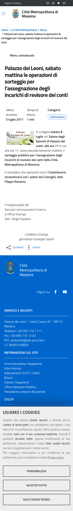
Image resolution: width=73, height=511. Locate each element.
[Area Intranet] (58, 3)
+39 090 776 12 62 (23, 335)
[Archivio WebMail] (53, 3)
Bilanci (8, 377)
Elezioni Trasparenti (16, 382)
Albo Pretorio (12, 368)
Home (4, 30)
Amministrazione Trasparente (23, 363)
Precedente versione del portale (24, 391)
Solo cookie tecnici (36, 499)
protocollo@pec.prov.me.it (27, 340)
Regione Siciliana (13, 3)
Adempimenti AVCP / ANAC (22, 373)
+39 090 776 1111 (29, 330)
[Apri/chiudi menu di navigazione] (3, 13)
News (43, 30)
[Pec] (64, 3)
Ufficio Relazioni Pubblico (20, 387)
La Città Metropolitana (24, 30)
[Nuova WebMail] (48, 3)
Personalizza (36, 471)
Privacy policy (56, 457)
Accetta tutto (36, 485)
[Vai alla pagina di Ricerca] (66, 14)
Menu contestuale (22, 55)
